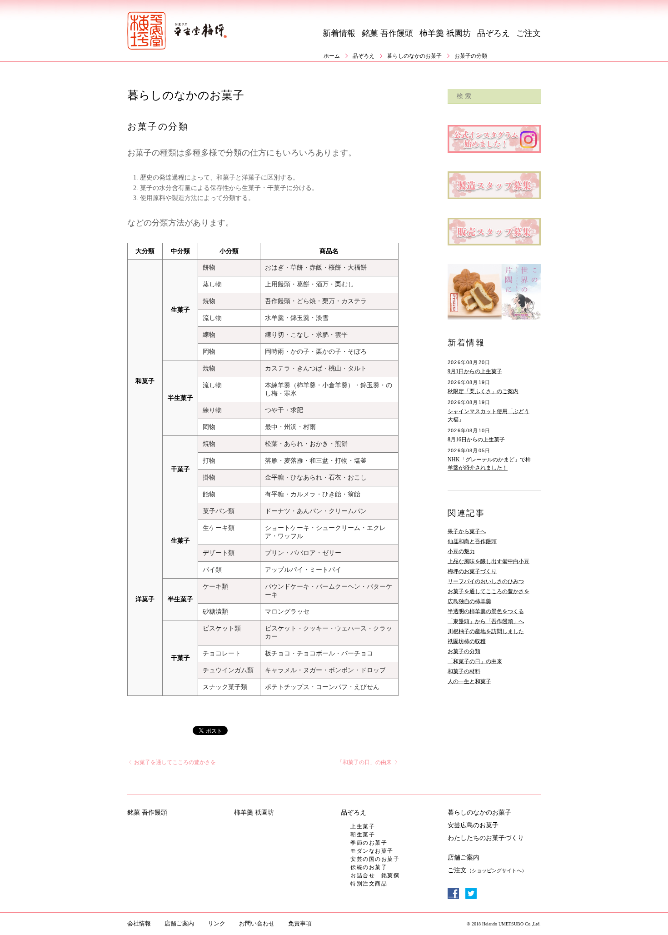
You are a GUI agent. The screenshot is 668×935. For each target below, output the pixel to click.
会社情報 (139, 923)
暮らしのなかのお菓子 (414, 56)
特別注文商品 (368, 883)
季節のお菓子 (368, 843)
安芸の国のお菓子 (374, 859)
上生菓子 (362, 826)
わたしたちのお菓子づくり (486, 838)
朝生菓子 (362, 834)
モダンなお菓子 (372, 851)
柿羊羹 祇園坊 (445, 33)
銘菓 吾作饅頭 (387, 33)
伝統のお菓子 (368, 867)
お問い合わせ (256, 923)
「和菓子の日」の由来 (365, 762)
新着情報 (339, 33)
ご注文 (528, 33)
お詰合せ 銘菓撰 (374, 875)
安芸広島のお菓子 (473, 825)
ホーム (332, 56)
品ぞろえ (493, 33)
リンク (216, 923)
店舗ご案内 (463, 857)
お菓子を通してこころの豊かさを (174, 762)
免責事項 (300, 923)
